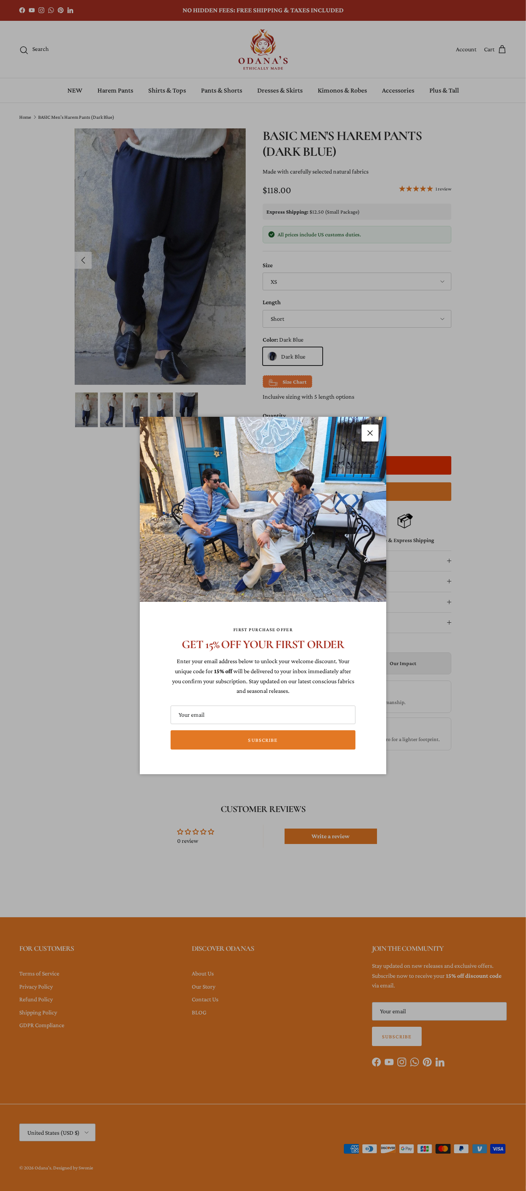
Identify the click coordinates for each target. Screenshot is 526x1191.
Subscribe (263, 740)
